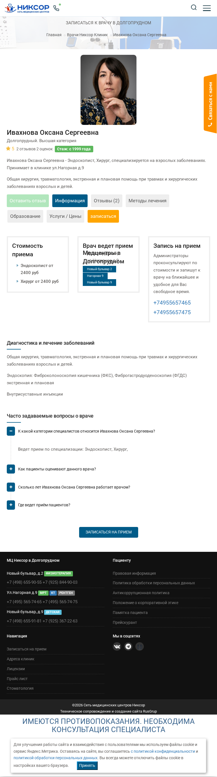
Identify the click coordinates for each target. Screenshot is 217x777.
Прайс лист (17, 678)
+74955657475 (172, 312)
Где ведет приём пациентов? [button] (44, 505)
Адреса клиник (20, 659)
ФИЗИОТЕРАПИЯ (58, 574)
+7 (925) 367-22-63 (60, 621)
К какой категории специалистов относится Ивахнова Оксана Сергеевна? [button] (86, 431)
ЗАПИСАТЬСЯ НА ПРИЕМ (109, 532)
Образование (25, 216)
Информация (70, 200)
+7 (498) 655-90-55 (24, 582)
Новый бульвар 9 (99, 282)
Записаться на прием (26, 649)
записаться (103, 216)
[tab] (108, 433)
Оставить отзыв (28, 200)
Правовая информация (134, 573)
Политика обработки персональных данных (154, 583)
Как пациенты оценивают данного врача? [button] (57, 469)
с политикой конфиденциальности (163, 751)
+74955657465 (172, 302)
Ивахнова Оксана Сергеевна (139, 34)
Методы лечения (147, 200)
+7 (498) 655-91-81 (24, 621)
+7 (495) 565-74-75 (60, 601)
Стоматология (20, 688)
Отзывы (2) (107, 200)
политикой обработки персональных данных (55, 758)
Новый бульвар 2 (99, 269)
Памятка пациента (130, 612)
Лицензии (16, 669)
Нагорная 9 (95, 276)
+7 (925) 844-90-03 (60, 582)
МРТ (43, 593)
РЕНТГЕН (66, 593)
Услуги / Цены (65, 216)
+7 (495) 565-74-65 (24, 601)
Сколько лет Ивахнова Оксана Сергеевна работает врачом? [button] (74, 487)
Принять (87, 765)
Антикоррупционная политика (141, 593)
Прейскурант (125, 622)
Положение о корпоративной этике (145, 602)
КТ (53, 593)
